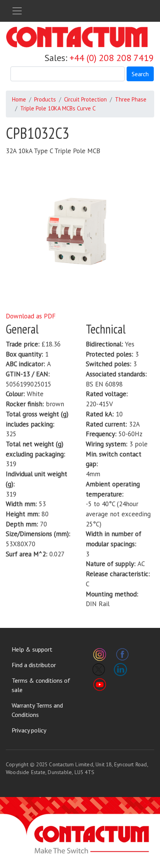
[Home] (77, 37)
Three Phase (130, 99)
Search (140, 74)
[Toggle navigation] (17, 11)
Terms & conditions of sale (41, 685)
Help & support (32, 649)
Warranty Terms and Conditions (37, 709)
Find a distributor (34, 665)
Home (19, 99)
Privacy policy (29, 730)
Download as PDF (31, 316)
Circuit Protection (85, 99)
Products (45, 99)
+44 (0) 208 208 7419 (112, 58)
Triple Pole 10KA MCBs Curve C (58, 108)
